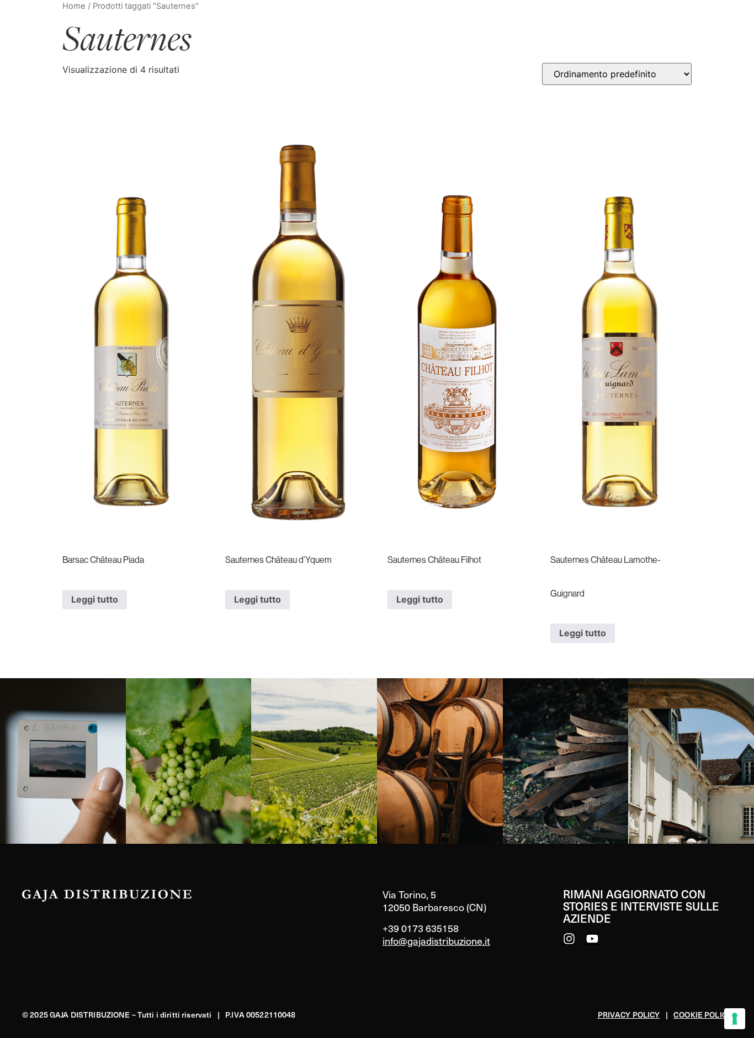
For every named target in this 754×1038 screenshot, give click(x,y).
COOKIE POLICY (702, 1014)
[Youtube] (592, 939)
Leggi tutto (94, 599)
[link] (63, 761)
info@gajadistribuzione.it (436, 940)
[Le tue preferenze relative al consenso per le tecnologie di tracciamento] (734, 1018)
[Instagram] (569, 939)
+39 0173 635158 (421, 928)
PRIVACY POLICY (629, 1014)
